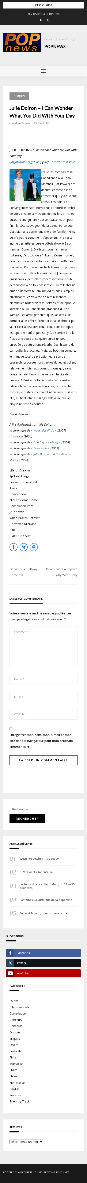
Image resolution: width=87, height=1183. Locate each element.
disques (15, 1039)
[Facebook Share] (14, 547)
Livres (14, 1070)
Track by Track (20, 1101)
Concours (16, 1026)
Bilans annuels (19, 1007)
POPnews (55, 46)
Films (13, 1057)
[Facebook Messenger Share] (34, 547)
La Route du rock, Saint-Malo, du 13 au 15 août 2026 (47, 886)
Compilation (18, 1013)
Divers (14, 1045)
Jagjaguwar (17, 162)
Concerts (16, 1020)
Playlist (14, 1089)
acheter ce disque (63, 162)
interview (17, 436)
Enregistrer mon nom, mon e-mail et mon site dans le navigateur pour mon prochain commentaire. (41, 741)
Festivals (15, 1051)
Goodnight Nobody (45, 442)
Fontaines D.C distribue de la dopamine (46, 900)
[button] (40, 20)
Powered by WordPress (17, 1172)
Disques (19, 96)
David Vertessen (20, 123)
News (13, 1076)
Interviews (16, 1064)
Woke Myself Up (43, 430)
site (45, 162)
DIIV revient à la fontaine (43, 14)
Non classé (17, 1083)
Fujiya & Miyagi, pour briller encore (43, 913)
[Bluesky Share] (24, 547)
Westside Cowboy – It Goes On (40, 858)
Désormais (40, 448)
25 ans (14, 1001)
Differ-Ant (34, 162)
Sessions (16, 1095)
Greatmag (50, 1172)
